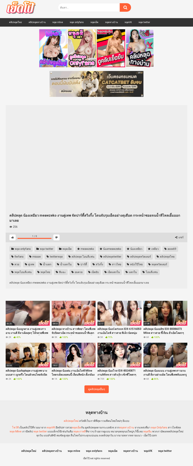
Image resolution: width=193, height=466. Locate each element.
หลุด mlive (57, 22)
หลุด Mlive (15, 431)
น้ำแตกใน (66, 264)
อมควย (78, 272)
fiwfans (19, 256)
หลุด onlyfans (77, 22)
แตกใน (132, 272)
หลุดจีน (147, 431)
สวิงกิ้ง (99, 264)
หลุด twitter (144, 22)
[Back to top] (180, 454)
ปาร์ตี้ (83, 264)
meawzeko (87, 248)
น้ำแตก (46, 264)
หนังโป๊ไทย (136, 264)
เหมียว (155, 248)
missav (36, 256)
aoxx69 (171, 248)
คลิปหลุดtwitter (112, 256)
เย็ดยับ (95, 272)
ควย (16, 264)
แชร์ (181, 237)
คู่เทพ (31, 264)
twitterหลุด (56, 256)
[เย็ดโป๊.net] (21, 8)
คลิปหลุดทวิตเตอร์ (140, 256)
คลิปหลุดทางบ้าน (37, 22)
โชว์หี (15, 427)
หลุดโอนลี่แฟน (23, 272)
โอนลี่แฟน (151, 272)
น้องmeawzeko (112, 248)
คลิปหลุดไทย (167, 256)
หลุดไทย (45, 272)
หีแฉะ (62, 272)
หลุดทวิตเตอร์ (159, 264)
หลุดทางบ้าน (111, 22)
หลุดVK (128, 22)
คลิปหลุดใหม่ (15, 22)
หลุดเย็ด (94, 22)
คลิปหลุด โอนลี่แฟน (82, 256)
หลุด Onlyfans (159, 427)
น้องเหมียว (136, 248)
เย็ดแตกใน (113, 272)
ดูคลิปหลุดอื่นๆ (96, 389)
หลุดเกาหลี (79, 431)
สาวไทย (116, 264)
